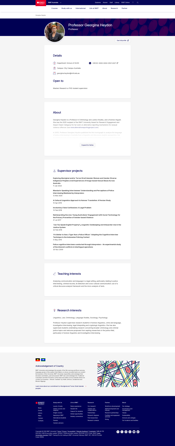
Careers (40, 418)
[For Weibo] (138, 431)
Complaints (92, 431)
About (104, 8)
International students (59, 418)
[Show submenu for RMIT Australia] (60, 2)
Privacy (64, 431)
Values (124, 412)
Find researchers (93, 418)
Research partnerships (112, 412)
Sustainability (126, 415)
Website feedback (82, 431)
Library (40, 413)
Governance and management (127, 409)
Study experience (75, 406)
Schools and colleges (129, 418)
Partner (124, 8)
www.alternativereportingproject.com (84, 127)
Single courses (57, 412)
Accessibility (71, 431)
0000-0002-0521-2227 (107, 63)
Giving (107, 419)
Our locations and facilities (130, 420)
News (39, 408)
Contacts (40, 420)
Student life (73, 408)
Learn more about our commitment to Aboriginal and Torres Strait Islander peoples (60, 387)
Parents (55, 420)
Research (114, 8)
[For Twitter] (121, 431)
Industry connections (76, 416)
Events (40, 410)
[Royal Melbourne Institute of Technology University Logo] (41, 3)
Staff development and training (112, 409)
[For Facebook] (117, 431)
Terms (59, 431)
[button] (137, 2)
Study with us (66, 8)
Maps (39, 415)
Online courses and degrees (59, 409)
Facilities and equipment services (112, 415)
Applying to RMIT (58, 415)
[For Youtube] (134, 431)
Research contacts (93, 420)
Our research (92, 406)
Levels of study (58, 406)
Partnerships (91, 412)
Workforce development (112, 406)
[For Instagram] (126, 431)
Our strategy (126, 406)
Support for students (76, 411)
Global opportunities (76, 414)
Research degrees (93, 415)
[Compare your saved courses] (134, 2)
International (81, 8)
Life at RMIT (94, 8)
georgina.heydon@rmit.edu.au (68, 73)
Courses (54, 8)
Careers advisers (58, 423)
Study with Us (57, 402)
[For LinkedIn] (130, 431)
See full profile (122, 40)
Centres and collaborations (92, 409)
